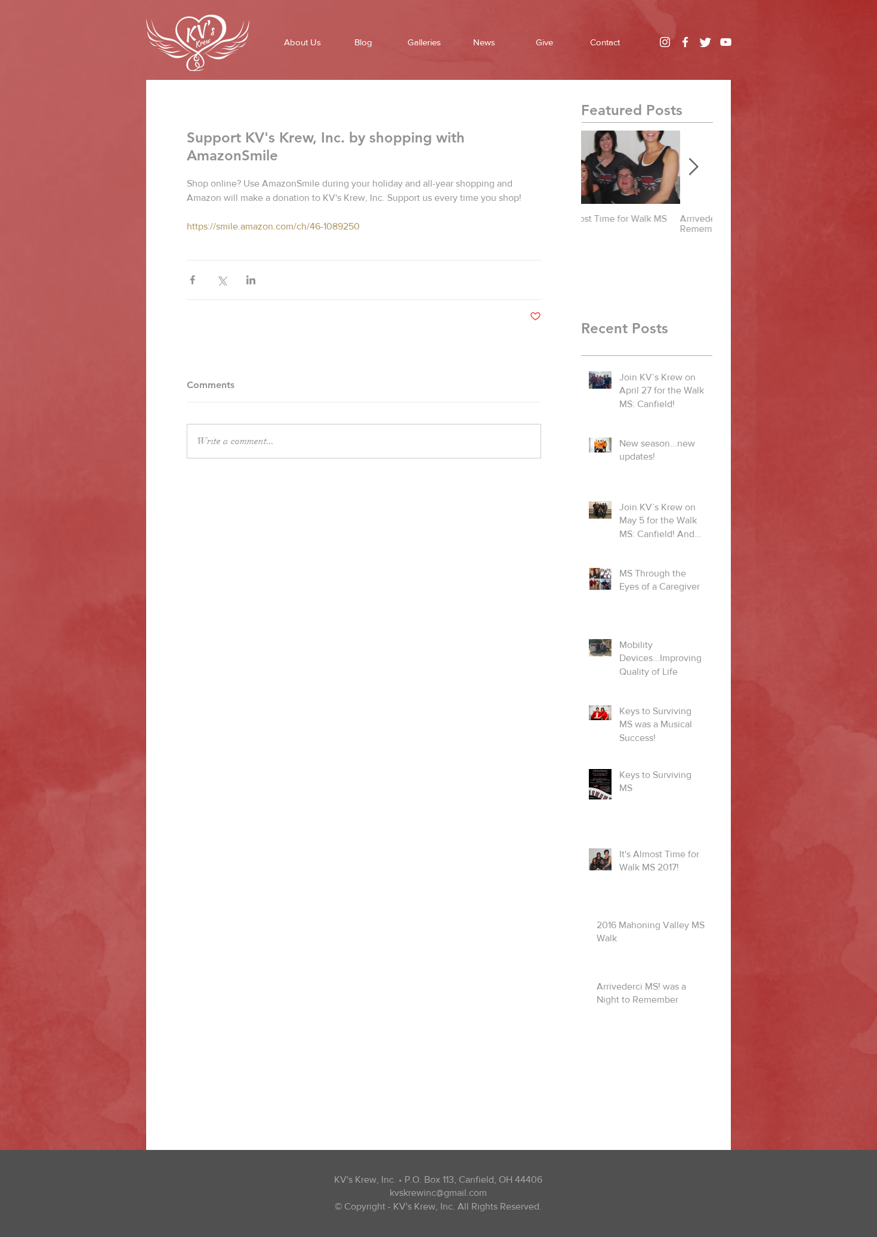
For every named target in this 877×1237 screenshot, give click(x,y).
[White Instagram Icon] (665, 42)
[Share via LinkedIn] (251, 280)
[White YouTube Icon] (726, 42)
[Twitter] (705, 42)
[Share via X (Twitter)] (221, 280)
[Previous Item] (600, 167)
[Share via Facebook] (192, 280)
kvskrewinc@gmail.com (438, 1193)
